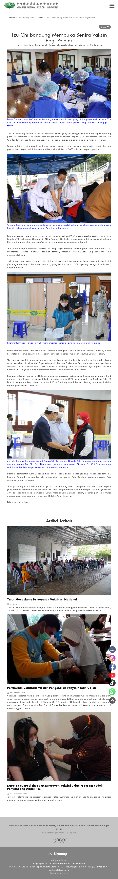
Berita (40, 17)
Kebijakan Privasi (59, 860)
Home (12, 17)
